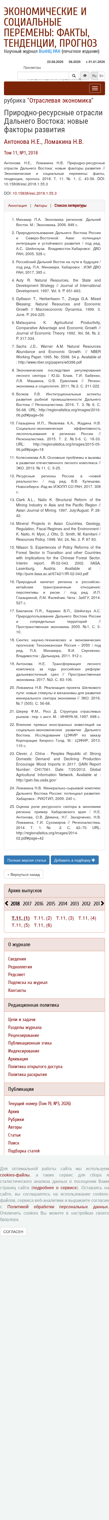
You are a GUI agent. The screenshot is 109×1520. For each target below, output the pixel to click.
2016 (39, 904)
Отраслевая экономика (60, 100)
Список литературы (70, 205)
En (101, 75)
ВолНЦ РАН (49, 51)
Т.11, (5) (21, 924)
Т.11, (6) (43, 924)
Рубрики (16, 1119)
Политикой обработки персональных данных (57, 1207)
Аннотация (17, 205)
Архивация (18, 1059)
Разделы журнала (25, 1027)
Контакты (17, 990)
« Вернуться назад (23, 874)
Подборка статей (24, 1151)
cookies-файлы (15, 1175)
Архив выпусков (25, 890)
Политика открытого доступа (35, 1066)
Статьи (14, 1135)
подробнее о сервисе (55, 1187)
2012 (86, 904)
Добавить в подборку (73, 860)
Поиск (13, 1143)
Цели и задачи (21, 1019)
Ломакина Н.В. (64, 141)
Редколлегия (20, 967)
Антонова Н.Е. (22, 141)
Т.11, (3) (65, 917)
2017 (27, 904)
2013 (74, 904)
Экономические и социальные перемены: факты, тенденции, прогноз (50, 27)
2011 (98, 904)
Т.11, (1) (21, 917)
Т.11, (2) (43, 917)
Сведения (17, 959)
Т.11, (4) (87, 917)
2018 (15, 904)
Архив (13, 1111)
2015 (51, 904)
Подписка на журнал (27, 982)
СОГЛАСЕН (13, 1231)
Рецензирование (23, 1035)
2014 (62, 904)
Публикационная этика (30, 1043)
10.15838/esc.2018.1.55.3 (35, 193)
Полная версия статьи (26, 860)
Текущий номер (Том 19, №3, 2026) (39, 1103)
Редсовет (16, 974)
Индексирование (23, 1051)
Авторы (40, 205)
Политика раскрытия (27, 1074)
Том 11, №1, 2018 (21, 152)
